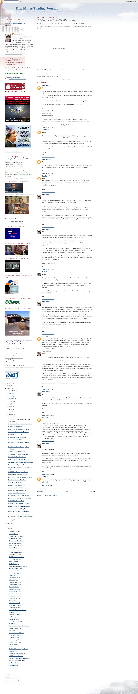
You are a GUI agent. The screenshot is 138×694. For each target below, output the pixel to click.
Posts (8, 677)
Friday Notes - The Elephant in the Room (19, 503)
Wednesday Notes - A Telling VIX (17, 509)
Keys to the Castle (14, 587)
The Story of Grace (14, 663)
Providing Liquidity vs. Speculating (19, 626)
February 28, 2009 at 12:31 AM (48, 110)
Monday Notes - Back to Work (16, 440)
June (10, 406)
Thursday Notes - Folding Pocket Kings (19, 506)
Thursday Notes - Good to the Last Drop (19, 429)
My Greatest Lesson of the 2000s (18, 566)
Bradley (44, 129)
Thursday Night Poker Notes (16, 426)
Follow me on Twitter (17, 221)
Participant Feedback (20, 162)
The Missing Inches (14, 617)
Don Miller (45, 194)
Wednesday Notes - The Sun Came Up (18, 488)
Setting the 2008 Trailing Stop (17, 653)
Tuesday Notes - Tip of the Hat (16, 465)
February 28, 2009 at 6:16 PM (48, 334)
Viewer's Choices (13, 534)
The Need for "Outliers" (15, 614)
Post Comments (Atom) (51, 495)
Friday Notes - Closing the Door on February (20, 424)
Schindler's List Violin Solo (16, 538)
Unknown (44, 85)
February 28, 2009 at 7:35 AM (48, 127)
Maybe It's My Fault (14, 531)
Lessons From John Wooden (16, 536)
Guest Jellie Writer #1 (15, 598)
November (12, 393)
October (11, 396)
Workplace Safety (13, 561)
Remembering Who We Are (16, 541)
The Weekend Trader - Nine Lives (17, 480)
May (10, 409)
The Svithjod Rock (14, 644)
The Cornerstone (13, 665)
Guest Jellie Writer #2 (15, 596)
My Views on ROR (14, 637)
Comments (10, 681)
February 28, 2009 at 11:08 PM (48, 474)
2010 (8, 386)
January (11, 520)
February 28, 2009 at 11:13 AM (48, 192)
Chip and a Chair (13, 571)
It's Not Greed (12, 624)
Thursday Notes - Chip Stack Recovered (19, 459)
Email (6, 164)
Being (43, 476)
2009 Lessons (12, 575)
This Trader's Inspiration (15, 550)
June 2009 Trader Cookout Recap (18, 610)
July (10, 404)
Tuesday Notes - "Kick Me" (15, 434)
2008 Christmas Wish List (16, 656)
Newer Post (40, 492)
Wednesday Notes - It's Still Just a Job (18, 432)
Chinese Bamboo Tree (15, 642)
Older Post (92, 492)
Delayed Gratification (15, 543)
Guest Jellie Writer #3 (15, 591)
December (11, 391)
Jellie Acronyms (13, 580)
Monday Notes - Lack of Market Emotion (19, 514)
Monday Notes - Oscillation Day (17, 493)
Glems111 (44, 176)
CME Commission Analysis (16, 557)
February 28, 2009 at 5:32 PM (48, 227)
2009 (8, 388)
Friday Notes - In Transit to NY (16, 451)
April (10, 412)
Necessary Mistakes (14, 589)
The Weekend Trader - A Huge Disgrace (18, 495)
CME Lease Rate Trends (15, 559)
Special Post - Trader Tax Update (17, 437)
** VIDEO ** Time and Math (16, 501)
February (11, 417)
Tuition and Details (18, 166)
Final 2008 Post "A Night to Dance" (18, 649)
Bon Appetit (12, 601)
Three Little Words (14, 619)
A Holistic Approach (14, 603)
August (11, 401)
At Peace (11, 612)
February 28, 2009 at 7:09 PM (48, 389)
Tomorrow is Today (14, 594)
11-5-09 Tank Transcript (15, 573)
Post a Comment (40, 488)
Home (66, 492)
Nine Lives (12, 630)
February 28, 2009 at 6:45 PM (48, 348)
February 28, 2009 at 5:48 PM (48, 299)
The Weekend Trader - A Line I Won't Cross (20, 477)
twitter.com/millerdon (15, 77)
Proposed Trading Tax (15, 628)
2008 (8, 523)
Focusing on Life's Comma (16, 545)
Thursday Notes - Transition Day (17, 485)
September (12, 398)
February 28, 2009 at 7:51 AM (48, 157)
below (38, 28)
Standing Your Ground (15, 548)
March (10, 414)
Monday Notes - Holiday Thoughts (17, 474)
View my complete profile (13, 54)
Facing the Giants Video (15, 555)
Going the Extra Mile (15, 635)
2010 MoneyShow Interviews (17, 552)
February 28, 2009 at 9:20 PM (48, 441)
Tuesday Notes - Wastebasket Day (17, 490)
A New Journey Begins (15, 605)
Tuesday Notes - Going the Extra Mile (18, 511)
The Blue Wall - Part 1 (15, 584)
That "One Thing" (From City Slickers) (19, 658)
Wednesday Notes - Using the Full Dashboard (20, 462)
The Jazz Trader (13, 647)
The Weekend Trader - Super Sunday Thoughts (20, 516)
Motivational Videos (14, 577)
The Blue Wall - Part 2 (15, 582)
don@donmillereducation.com (16, 23)
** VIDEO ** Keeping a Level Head (18, 472)
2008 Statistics (13, 651)
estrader (44, 336)
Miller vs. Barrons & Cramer (16, 633)
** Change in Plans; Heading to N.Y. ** (19, 454)
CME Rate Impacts (14, 640)
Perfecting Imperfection (15, 621)
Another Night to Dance (15, 568)
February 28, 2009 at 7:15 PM (48, 415)
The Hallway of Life (14, 607)
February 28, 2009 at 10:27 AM (48, 173)
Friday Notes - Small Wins (15, 482)
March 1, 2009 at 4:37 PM (47, 485)
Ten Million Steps (14, 564)
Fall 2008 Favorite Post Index (17, 660)
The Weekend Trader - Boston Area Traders (19, 498)
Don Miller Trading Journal (37, 8)
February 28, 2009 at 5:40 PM (48, 269)
